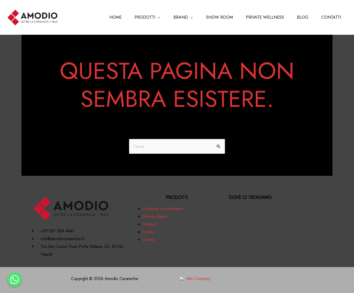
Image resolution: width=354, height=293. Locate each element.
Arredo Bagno (155, 216)
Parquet (150, 224)
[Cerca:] (177, 146)
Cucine (149, 239)
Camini (148, 232)
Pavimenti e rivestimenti (163, 209)
